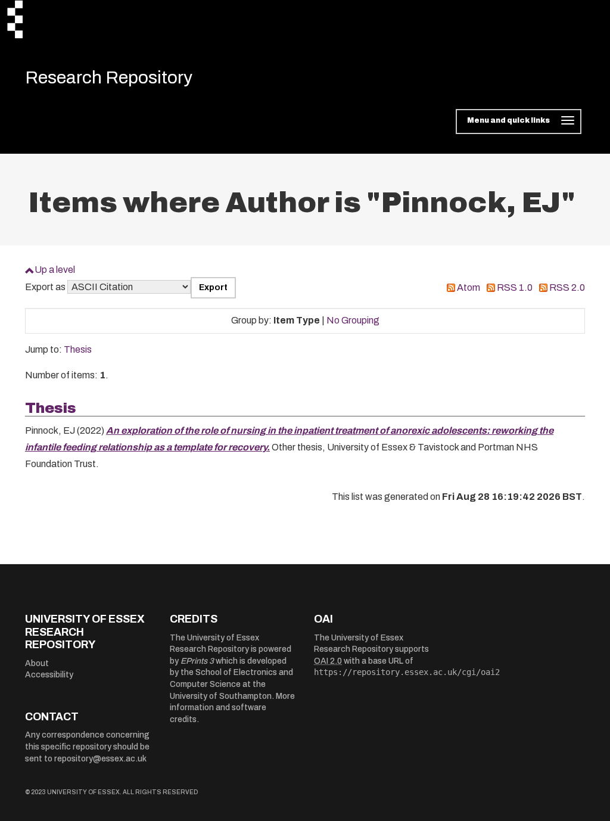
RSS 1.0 (515, 287)
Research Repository (108, 77)
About (37, 663)
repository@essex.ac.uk (100, 758)
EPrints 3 (197, 661)
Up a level (55, 270)
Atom (468, 287)
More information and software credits (232, 708)
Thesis (78, 349)
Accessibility (49, 674)
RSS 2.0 (567, 287)
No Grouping (352, 320)
